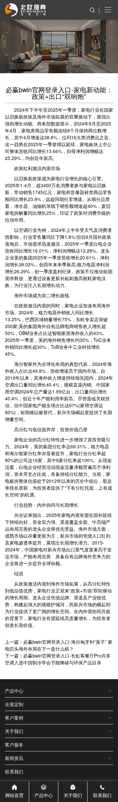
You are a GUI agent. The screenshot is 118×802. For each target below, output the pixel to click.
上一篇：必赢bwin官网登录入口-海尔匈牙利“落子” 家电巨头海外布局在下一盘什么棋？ (58, 645)
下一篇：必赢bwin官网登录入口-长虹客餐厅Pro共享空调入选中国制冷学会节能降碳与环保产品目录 (57, 659)
